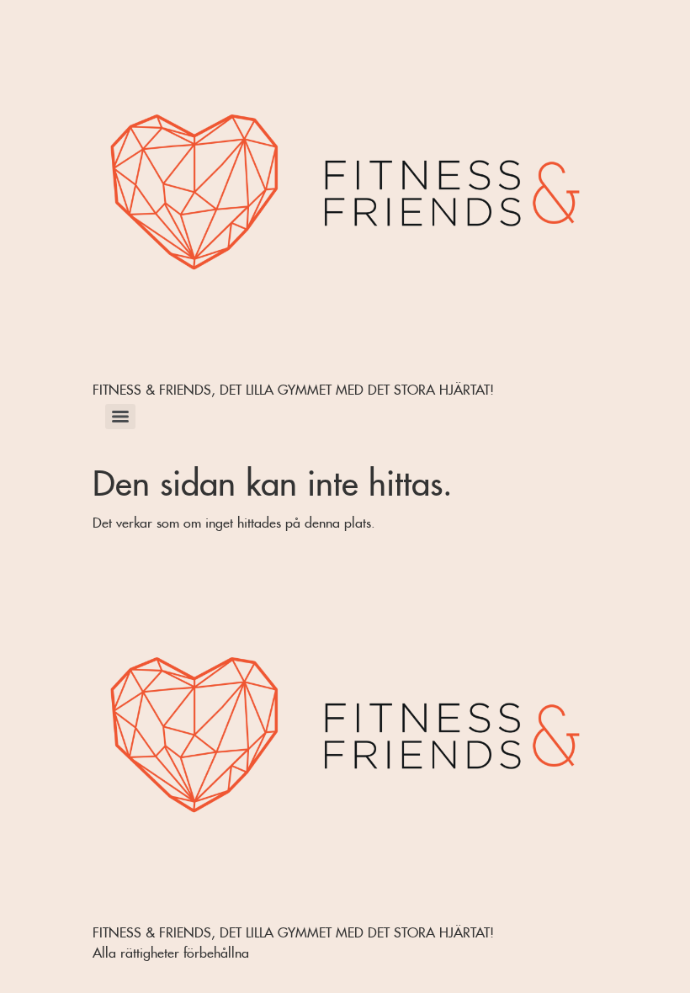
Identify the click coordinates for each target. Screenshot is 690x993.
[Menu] (120, 416)
